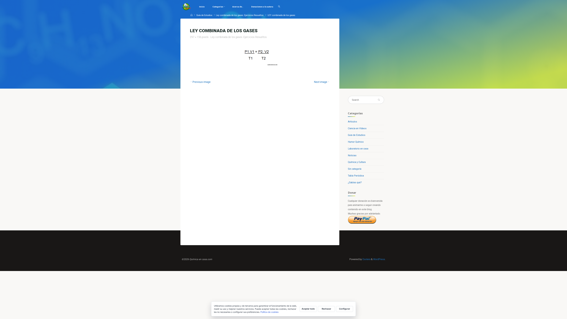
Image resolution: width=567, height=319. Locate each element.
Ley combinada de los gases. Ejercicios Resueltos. (240, 15)
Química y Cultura (357, 162)
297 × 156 (196, 37)
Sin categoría (354, 168)
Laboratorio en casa (358, 148)
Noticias (352, 155)
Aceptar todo (308, 308)
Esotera (366, 259)
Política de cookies (269, 312)
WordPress (379, 259)
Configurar (344, 308)
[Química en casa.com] (186, 6)
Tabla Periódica (356, 175)
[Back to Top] (555, 315)
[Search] (279, 6)
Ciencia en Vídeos (357, 128)
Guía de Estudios (204, 15)
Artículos (352, 121)
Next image (320, 81)
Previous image (202, 81)
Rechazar (326, 308)
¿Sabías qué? (355, 182)
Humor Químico (356, 141)
